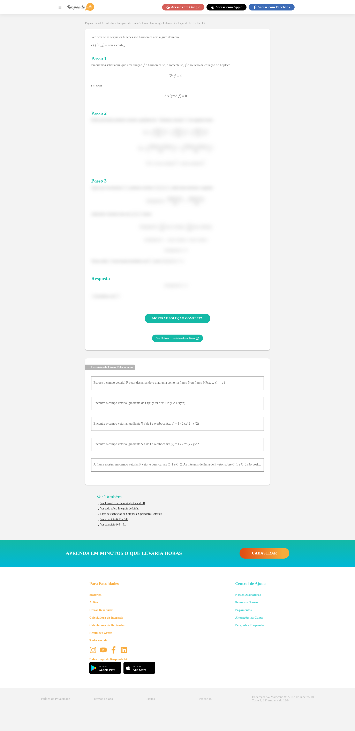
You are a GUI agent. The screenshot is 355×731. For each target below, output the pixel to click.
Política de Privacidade (55, 698)
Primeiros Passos (246, 602)
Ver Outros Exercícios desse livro (175, 338)
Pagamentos (243, 610)
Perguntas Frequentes (249, 625)
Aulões (93, 602)
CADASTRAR (264, 553)
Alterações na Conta (249, 617)
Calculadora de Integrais (106, 617)
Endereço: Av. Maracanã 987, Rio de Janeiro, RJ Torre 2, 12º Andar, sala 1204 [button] (283, 698)
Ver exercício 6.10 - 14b (114, 519)
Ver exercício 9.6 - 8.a (113, 524)
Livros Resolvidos (101, 610)
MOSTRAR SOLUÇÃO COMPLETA (177, 318)
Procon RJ (205, 698)
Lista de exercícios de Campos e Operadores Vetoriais (131, 513)
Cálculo (109, 23)
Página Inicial (93, 23)
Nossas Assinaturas (248, 594)
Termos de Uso (103, 698)
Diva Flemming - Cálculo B (158, 23)
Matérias (95, 594)
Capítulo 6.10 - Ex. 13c (192, 23)
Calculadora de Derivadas (106, 625)
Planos (150, 698)
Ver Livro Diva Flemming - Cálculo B (122, 503)
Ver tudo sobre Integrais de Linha (119, 508)
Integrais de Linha (127, 23)
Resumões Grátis (100, 632)
